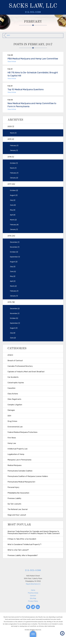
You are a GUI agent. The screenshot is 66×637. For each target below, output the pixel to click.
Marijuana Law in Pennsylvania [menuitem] (19, 460)
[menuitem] (33, 590)
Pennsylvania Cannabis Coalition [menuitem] (20, 471)
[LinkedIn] (38, 607)
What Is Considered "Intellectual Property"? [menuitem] (24, 544)
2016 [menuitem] (11, 236)
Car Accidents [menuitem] (13, 377)
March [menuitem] (13, 133)
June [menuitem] (13, 205)
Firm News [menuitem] (12, 438)
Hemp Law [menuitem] (12, 443)
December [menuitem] (14, 242)
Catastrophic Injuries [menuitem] (16, 383)
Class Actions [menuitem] (13, 394)
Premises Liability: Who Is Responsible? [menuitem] (23, 555)
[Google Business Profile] (28, 607)
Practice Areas (33, 593)
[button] (62, 633)
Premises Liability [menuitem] (14, 498)
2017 (8, 35)
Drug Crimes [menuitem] (12, 421)
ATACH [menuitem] (10, 355)
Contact (33, 596)
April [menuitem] (12, 215)
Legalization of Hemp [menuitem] (16, 454)
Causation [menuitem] (11, 388)
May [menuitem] (12, 210)
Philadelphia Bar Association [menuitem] (18, 493)
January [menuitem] (14, 150)
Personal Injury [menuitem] (13, 487)
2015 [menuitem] (11, 302)
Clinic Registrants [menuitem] (14, 399)
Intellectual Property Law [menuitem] (18, 449)
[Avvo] (33, 607)
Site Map (33, 598)
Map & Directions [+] (33, 584)
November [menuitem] (14, 247)
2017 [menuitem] (11, 184)
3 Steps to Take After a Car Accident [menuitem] (22, 539)
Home (33, 590)
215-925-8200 (33, 12)
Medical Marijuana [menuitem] (14, 465)
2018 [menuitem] (11, 157)
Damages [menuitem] (11, 410)
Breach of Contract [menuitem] (15, 361)
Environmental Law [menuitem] (15, 427)
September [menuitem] (15, 257)
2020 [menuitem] (11, 127)
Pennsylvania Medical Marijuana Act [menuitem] (21, 482)
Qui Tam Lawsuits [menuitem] (14, 504)
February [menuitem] (14, 145)
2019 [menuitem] (11, 139)
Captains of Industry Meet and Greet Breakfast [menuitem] (26, 372)
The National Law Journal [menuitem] (17, 509)
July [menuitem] (12, 200)
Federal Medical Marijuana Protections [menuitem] (22, 432)
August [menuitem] (13, 195)
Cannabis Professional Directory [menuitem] (20, 366)
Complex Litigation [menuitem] (15, 405)
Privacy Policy (33, 601)
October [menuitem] (14, 163)
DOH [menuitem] (9, 416)
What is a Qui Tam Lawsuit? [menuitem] (18, 550)
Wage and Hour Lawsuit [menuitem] (17, 515)
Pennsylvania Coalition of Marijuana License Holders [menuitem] (28, 476)
